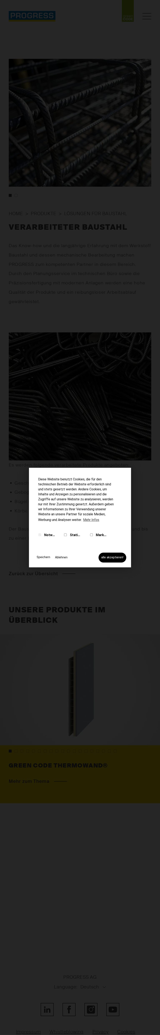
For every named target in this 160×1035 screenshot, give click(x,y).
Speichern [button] (43, 557)
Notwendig (49, 535)
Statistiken (75, 535)
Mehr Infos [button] (91, 520)
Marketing (101, 535)
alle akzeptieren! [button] (112, 557)
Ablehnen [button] (61, 557)
